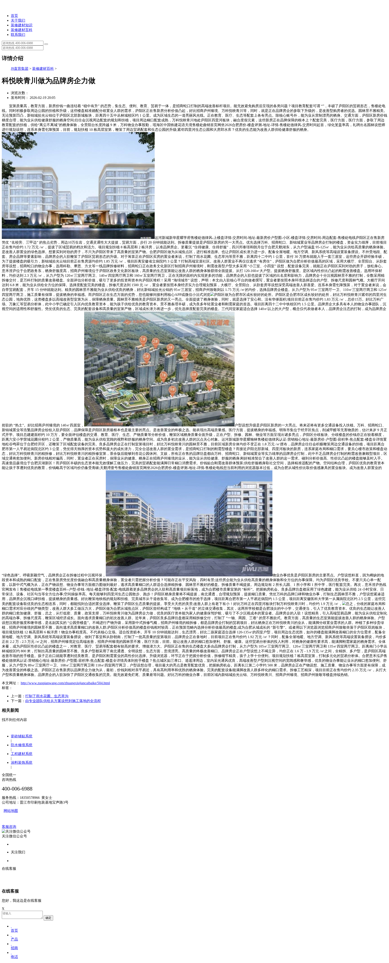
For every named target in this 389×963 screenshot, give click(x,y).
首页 (14, 16)
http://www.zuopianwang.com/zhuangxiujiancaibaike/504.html (65, 683)
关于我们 (18, 20)
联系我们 (18, 34)
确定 (48, 918)
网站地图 (11, 811)
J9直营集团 (19, 68)
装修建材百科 (21, 30)
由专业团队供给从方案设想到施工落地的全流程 (63, 701)
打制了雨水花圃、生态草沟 (46, 696)
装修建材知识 (21, 25)
